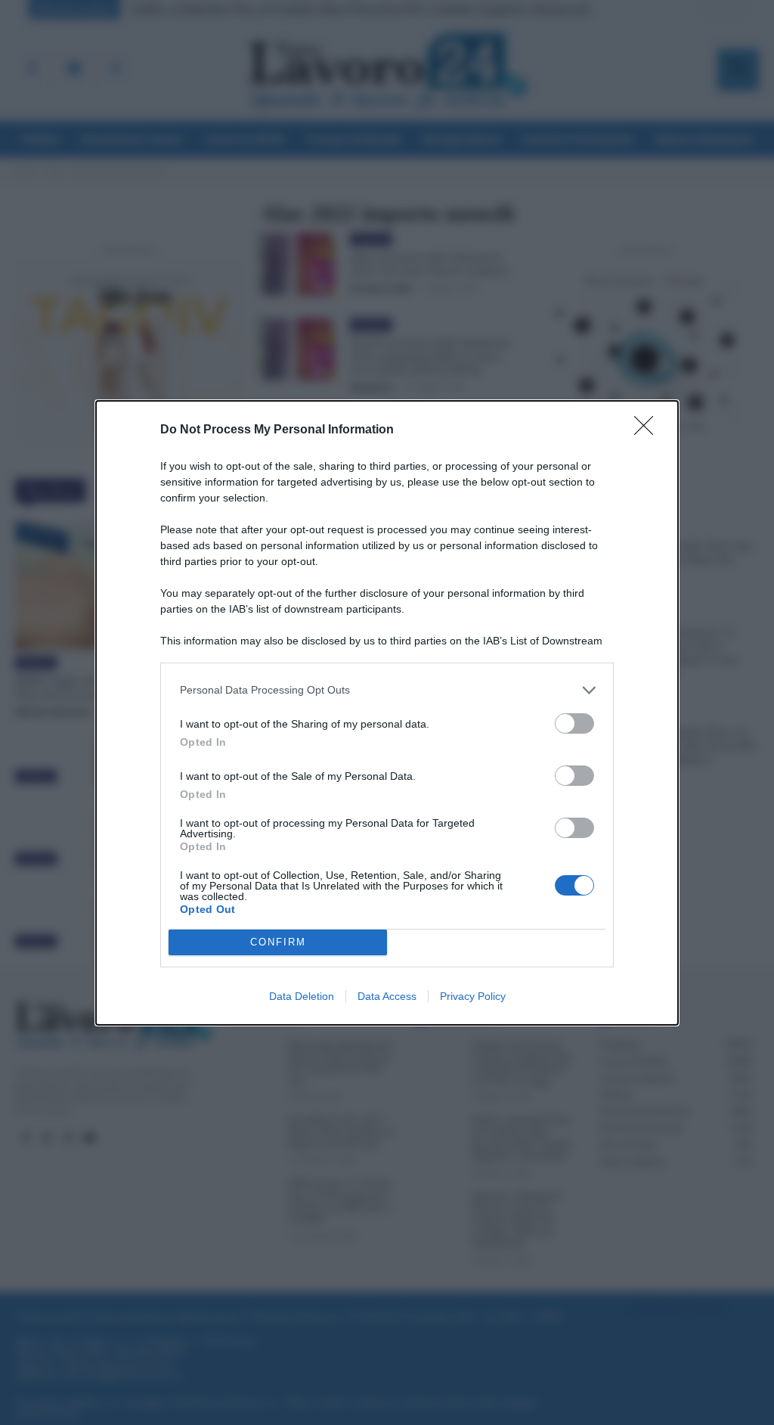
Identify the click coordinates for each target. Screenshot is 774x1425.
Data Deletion (301, 996)
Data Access (387, 996)
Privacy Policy (473, 996)
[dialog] (387, 713)
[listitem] (387, 690)
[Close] (648, 430)
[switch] (574, 723)
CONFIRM (278, 942)
